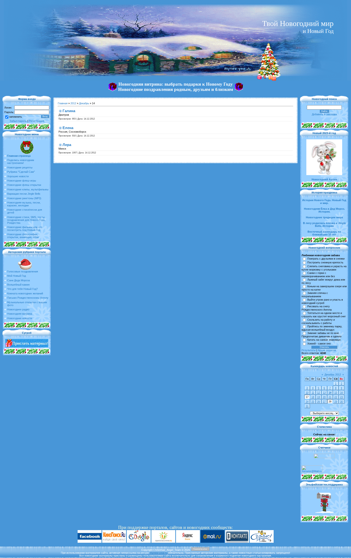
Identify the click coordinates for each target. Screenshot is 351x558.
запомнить (15, 116)
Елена (68, 128)
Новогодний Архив (324, 179)
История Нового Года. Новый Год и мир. (324, 201)
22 (335, 397)
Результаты (309, 350)
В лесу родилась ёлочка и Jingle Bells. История (324, 224)
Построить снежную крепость (325, 262)
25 (312, 401)
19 (318, 397)
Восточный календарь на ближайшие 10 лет (324, 233)
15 (335, 392)
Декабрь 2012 (332, 374)
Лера (67, 145)
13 (324, 392)
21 (330, 397)
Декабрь (84, 103)
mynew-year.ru (158, 552)
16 (341, 392)
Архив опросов (327, 350)
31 (307, 406)
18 (312, 397)
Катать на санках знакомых (324, 339)
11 (313, 392)
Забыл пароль (18, 121)
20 (324, 397)
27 (324, 401)
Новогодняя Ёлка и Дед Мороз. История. (324, 210)
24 (307, 401)
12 (318, 392)
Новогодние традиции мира (324, 217)
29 (335, 401)
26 (318, 401)
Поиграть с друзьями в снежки (326, 258)
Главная (63, 103)
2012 (73, 103)
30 (341, 401)
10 (307, 392)
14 (330, 392)
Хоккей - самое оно (319, 343)
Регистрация (36, 121)
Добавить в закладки (324, 114)
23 (341, 397)
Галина (69, 111)
